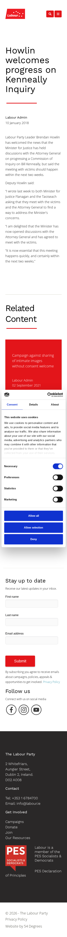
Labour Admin (16, 117)
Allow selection (33, 527)
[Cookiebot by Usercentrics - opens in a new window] (48, 394)
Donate (11, 827)
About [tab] (55, 404)
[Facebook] (11, 711)
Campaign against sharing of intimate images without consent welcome (33, 360)
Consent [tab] (12, 404)
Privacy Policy (51, 682)
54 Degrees (33, 926)
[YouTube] (36, 711)
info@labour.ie (28, 803)
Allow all (33, 515)
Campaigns (14, 822)
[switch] (58, 477)
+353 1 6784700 (25, 798)
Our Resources (17, 838)
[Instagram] (24, 711)
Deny (33, 539)
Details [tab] (33, 404)
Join (9, 832)
